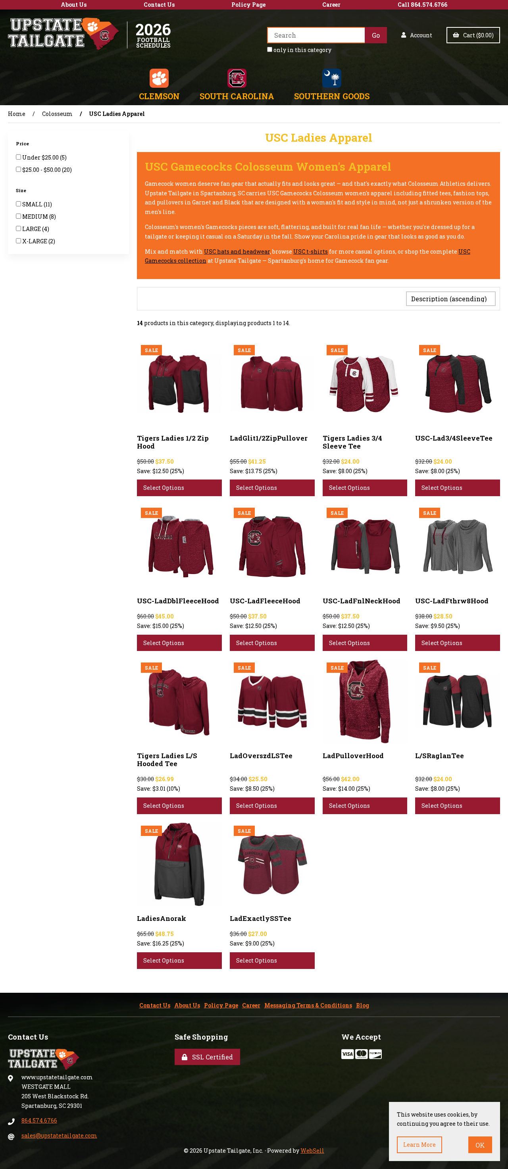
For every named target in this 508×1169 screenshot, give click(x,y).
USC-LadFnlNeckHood (361, 600)
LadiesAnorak (161, 918)
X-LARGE (35, 241)
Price (23, 143)
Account (420, 35)
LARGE (32, 229)
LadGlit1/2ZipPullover (269, 438)
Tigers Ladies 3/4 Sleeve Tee (352, 442)
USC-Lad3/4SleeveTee (454, 438)
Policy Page (248, 4)
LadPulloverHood (353, 755)
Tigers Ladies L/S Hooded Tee (167, 759)
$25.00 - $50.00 (42, 169)
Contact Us (159, 4)
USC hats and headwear (237, 251)
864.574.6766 (39, 1120)
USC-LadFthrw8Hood (452, 600)
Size (21, 190)
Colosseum (57, 113)
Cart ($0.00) (477, 35)
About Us (74, 4)
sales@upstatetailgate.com (59, 1135)
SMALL (33, 204)
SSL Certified (211, 1057)
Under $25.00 (41, 157)
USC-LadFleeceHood (265, 600)
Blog (362, 1005)
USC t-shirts (310, 251)
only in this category (301, 50)
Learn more (419, 1144)
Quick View (196, 426)
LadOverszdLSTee (261, 755)
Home (16, 113)
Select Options (163, 487)
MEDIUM (35, 216)
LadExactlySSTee (260, 918)
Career (331, 4)
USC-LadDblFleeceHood (178, 600)
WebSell (312, 1150)
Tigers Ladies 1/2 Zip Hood (173, 442)
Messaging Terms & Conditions (308, 1005)
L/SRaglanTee (439, 755)
